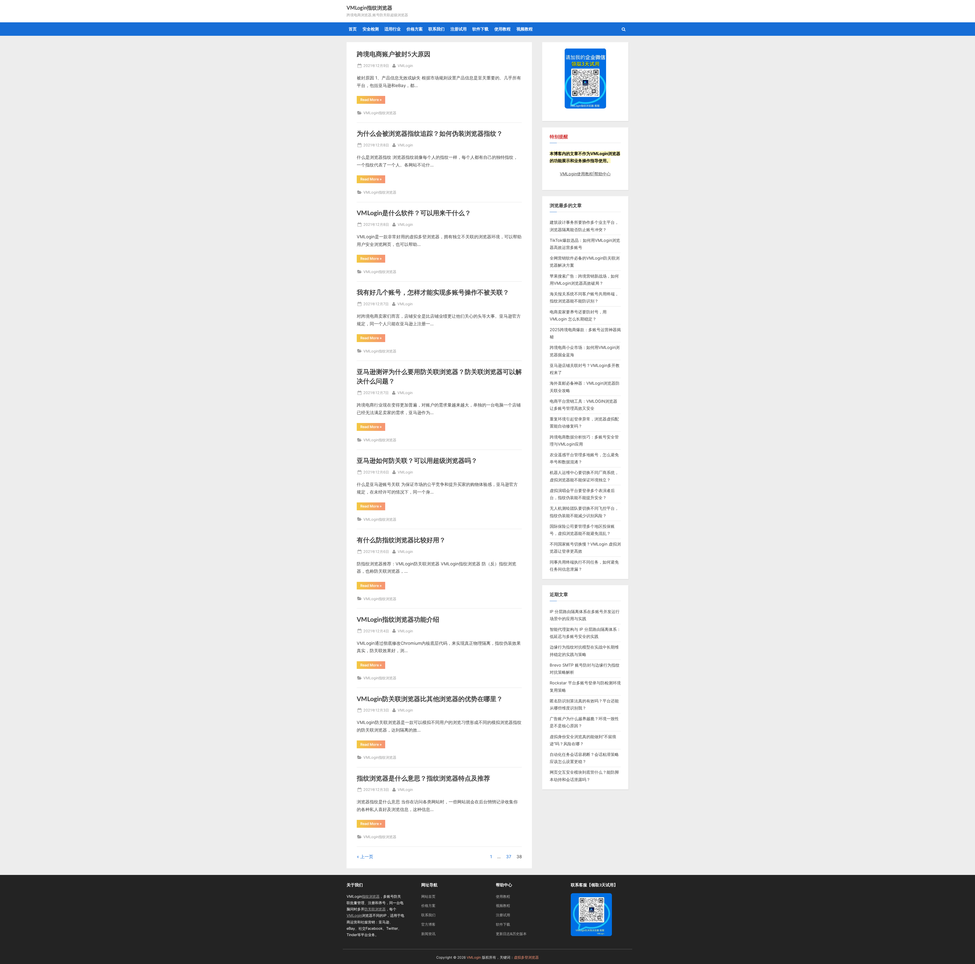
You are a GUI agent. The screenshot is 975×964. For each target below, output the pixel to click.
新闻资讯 (428, 934)
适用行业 (392, 28)
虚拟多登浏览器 (526, 957)
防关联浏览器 (375, 909)
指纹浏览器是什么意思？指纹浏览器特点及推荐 (423, 778)
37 (508, 856)
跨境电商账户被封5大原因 (393, 54)
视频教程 (524, 28)
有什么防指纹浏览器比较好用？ (401, 540)
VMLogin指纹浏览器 (369, 8)
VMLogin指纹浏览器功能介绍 (398, 620)
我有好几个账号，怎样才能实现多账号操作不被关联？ (433, 293)
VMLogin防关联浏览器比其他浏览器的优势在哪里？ (430, 699)
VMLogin (405, 65)
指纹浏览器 (371, 896)
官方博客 (428, 924)
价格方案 (415, 28)
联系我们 (436, 28)
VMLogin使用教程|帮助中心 (585, 173)
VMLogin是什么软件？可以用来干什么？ (414, 213)
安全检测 (371, 28)
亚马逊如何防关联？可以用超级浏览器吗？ (417, 461)
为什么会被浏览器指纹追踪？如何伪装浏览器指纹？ (430, 134)
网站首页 (428, 896)
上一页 (366, 856)
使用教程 (502, 28)
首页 (353, 28)
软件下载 (480, 28)
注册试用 (458, 28)
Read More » (372, 100)
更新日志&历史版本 (511, 934)
